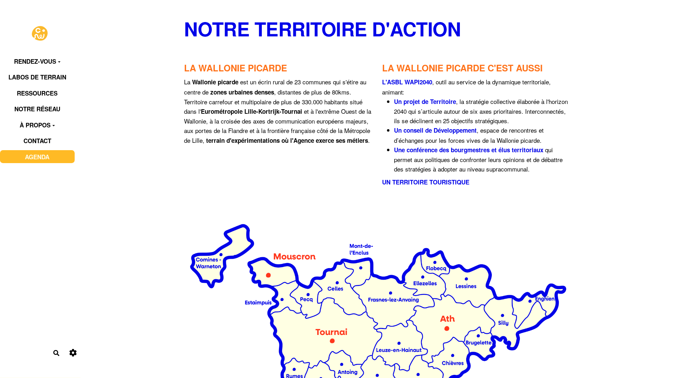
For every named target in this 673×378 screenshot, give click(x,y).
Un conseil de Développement (435, 130)
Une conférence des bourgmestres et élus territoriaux (468, 150)
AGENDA (37, 157)
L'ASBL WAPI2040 (407, 82)
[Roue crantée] (73, 353)
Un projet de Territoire (425, 101)
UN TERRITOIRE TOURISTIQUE (425, 182)
